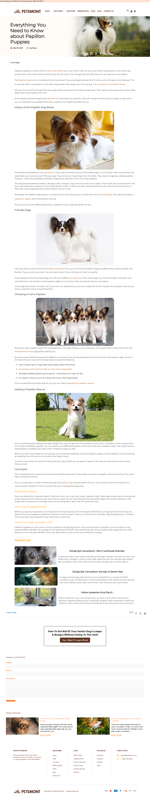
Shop (54, 759)
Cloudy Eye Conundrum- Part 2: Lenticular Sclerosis (96, 551)
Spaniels (51, 98)
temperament (21, 351)
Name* (9, 663)
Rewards (76, 772)
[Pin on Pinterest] (145, 613)
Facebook (100, 755)
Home (55, 755)
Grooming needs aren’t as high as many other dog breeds (45, 369)
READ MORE (45, 735)
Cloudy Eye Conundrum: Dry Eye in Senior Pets (97, 571)
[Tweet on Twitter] (140, 613)
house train (77, 278)
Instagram (100, 759)
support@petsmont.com (129, 755)
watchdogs (106, 194)
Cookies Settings (79, 769)
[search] (128, 11)
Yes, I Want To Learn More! (75, 640)
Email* (9, 671)
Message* (11, 679)
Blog (54, 772)
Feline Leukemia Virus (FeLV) (97, 592)
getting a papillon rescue (82, 383)
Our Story (56, 762)
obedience (19, 199)
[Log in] (131, 11)
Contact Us (56, 775)
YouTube (99, 762)
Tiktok (99, 765)
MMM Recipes (57, 765)
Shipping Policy (79, 759)
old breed (48, 172)
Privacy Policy (78, 765)
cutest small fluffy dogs (56, 71)
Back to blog (11, 613)
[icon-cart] (134, 11)
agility (28, 199)
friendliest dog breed (54, 268)
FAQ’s (54, 769)
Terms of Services (80, 762)
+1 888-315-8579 (127, 759)
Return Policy (78, 755)
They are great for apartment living (109, 84)
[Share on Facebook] (136, 613)
